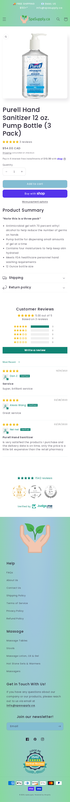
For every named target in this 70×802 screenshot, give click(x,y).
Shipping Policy (16, 595)
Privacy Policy (15, 611)
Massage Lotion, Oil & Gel (23, 656)
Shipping (7, 153)
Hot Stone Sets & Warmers (24, 663)
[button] (4, 19)
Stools (11, 648)
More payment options (35, 201)
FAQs (10, 572)
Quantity (8, 164)
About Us (12, 580)
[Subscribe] (59, 726)
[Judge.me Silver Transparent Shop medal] (35, 491)
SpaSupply (29, 795)
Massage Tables (17, 640)
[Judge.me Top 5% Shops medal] (50, 491)
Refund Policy (15, 618)
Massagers (14, 671)
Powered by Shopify (43, 795)
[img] (11, 371)
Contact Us (14, 588)
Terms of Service (17, 603)
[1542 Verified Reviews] (35, 774)
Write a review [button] (35, 350)
